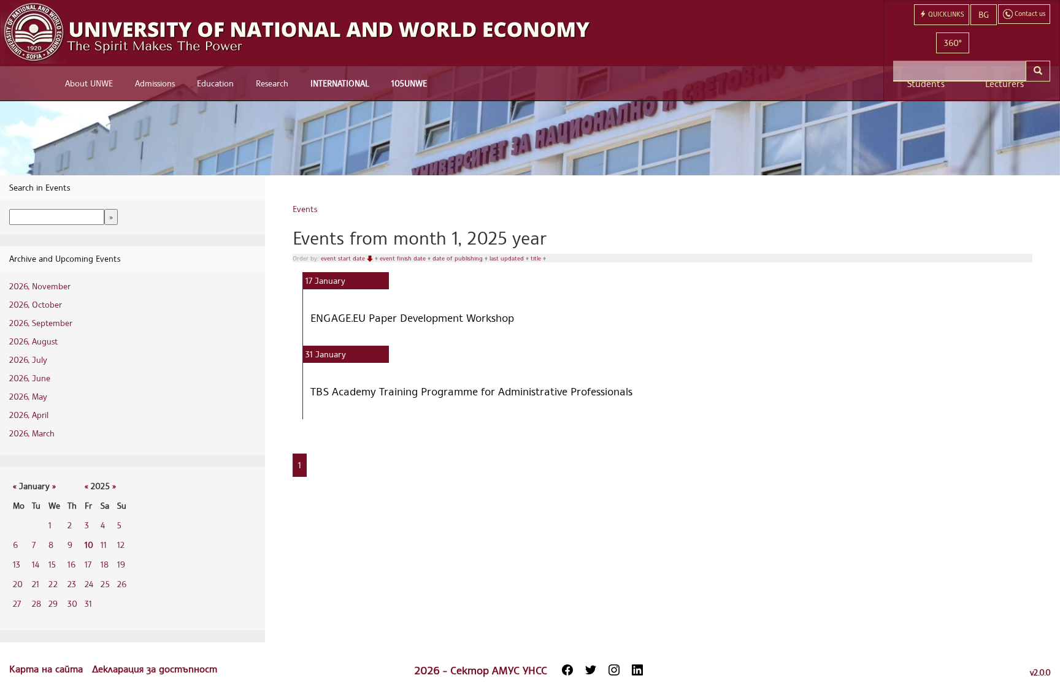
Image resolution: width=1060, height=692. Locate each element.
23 (71, 584)
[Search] (1038, 71)
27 (17, 603)
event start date (344, 258)
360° (952, 42)
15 (52, 564)
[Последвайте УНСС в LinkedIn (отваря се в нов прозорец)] (637, 670)
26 (121, 584)
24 (89, 584)
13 (16, 564)
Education (215, 83)
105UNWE (409, 83)
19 (121, 564)
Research (272, 83)
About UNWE (89, 83)
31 (88, 603)
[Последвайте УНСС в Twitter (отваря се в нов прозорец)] (591, 670)
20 (18, 584)
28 (36, 603)
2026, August (33, 341)
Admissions (155, 83)
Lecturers (1004, 83)
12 (121, 544)
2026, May (28, 396)
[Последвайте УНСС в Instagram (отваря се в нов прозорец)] (614, 670)
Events (305, 208)
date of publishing (458, 258)
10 (89, 544)
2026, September (40, 322)
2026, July (28, 359)
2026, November (40, 286)
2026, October (35, 304)
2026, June (29, 378)
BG (983, 14)
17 (88, 564)
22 (53, 584)
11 (104, 544)
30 (72, 603)
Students (926, 83)
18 (105, 564)
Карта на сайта (47, 669)
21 (35, 584)
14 (35, 564)
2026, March (32, 433)
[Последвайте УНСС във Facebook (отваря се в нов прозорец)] (567, 670)
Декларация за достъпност (154, 669)
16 (71, 564)
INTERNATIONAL (339, 83)
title (537, 258)
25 (105, 584)
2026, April (28, 414)
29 (53, 603)
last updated (508, 258)
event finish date (404, 258)
